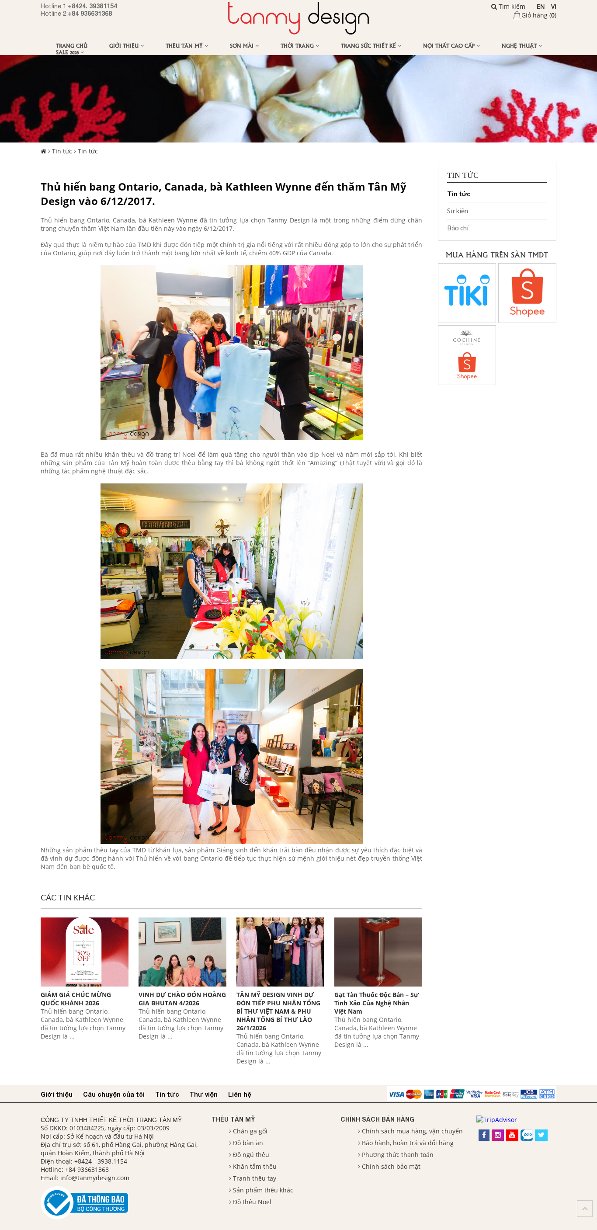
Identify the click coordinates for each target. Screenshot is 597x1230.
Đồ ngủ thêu (251, 1154)
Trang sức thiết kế (369, 45)
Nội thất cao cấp (449, 45)
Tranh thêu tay (254, 1178)
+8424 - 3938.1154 (100, 1161)
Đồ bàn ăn (248, 1143)
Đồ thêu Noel (252, 1202)
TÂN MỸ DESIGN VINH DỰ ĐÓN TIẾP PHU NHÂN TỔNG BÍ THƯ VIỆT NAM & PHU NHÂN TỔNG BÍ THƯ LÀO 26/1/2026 (278, 1011)
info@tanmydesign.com (94, 1178)
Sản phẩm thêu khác (263, 1190)
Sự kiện (457, 211)
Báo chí (458, 228)
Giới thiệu (124, 45)
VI (553, 6)
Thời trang (298, 45)
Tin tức (62, 151)
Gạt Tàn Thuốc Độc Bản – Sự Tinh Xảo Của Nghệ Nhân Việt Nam (376, 1002)
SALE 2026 (68, 52)
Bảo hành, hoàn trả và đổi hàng (408, 1143)
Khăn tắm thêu (255, 1166)
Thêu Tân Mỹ (185, 45)
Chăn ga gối (250, 1131)
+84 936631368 (90, 13)
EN (541, 6)
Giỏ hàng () (538, 15)
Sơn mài (242, 45)
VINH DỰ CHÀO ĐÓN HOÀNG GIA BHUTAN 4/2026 (182, 998)
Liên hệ (239, 1094)
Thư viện (204, 1094)
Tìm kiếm (511, 6)
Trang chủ (71, 45)
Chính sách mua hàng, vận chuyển (412, 1131)
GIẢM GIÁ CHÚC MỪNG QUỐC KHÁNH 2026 (76, 998)
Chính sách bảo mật (391, 1166)
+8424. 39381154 (92, 6)
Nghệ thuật (520, 45)
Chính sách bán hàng (377, 1119)
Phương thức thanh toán (398, 1154)
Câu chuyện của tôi (114, 1094)
